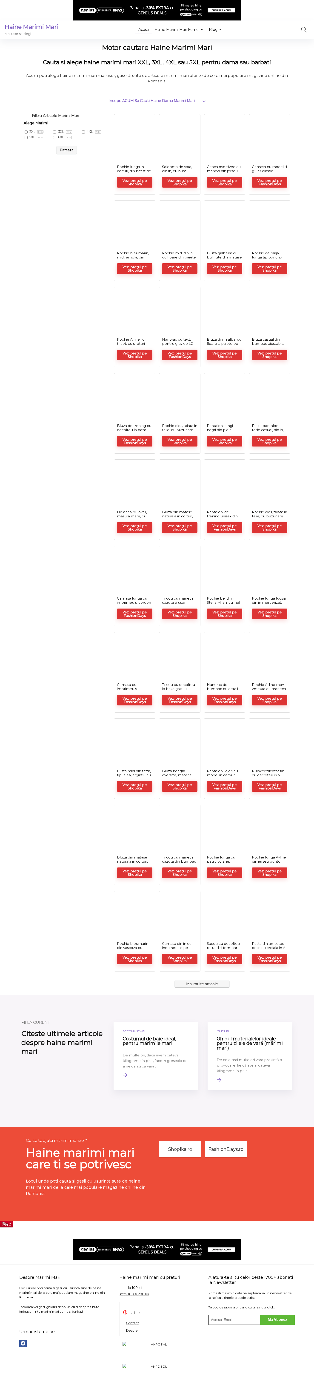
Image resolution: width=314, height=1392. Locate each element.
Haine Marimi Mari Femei (177, 29)
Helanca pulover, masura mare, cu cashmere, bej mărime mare (132, 518)
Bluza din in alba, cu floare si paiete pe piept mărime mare (224, 343)
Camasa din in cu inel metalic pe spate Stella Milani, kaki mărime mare (178, 949)
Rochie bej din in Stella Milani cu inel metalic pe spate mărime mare (223, 604)
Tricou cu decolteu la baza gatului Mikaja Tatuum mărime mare (178, 690)
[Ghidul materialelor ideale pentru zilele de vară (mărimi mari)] (250, 1056)
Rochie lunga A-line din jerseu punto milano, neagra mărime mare (269, 863)
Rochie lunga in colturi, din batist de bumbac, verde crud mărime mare (134, 173)
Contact (132, 1323)
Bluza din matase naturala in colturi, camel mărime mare (177, 518)
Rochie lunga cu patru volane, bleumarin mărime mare (223, 863)
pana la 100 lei (131, 1288)
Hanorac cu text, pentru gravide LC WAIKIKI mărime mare (177, 345)
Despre (132, 1330)
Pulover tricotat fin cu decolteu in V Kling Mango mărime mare (268, 777)
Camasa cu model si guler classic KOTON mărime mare (269, 173)
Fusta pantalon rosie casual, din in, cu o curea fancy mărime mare (268, 431)
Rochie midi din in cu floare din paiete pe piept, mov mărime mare (179, 259)
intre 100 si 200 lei (134, 1294)
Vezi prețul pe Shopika (135, 182)
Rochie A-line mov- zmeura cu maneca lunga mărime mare (269, 688)
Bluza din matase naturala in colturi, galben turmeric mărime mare (132, 863)
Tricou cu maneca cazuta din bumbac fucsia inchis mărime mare (179, 863)
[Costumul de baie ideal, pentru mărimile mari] (156, 1056)
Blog (213, 29)
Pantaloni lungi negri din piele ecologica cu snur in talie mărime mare (224, 431)
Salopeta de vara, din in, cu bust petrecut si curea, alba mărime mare (178, 173)
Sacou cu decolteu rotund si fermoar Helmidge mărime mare (223, 949)
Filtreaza (66, 150)
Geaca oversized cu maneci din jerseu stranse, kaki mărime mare (224, 173)
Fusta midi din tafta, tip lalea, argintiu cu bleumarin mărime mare (134, 777)
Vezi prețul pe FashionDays (269, 182)
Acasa (143, 29)
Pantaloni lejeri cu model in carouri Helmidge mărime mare (223, 777)
